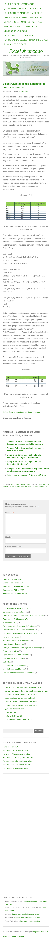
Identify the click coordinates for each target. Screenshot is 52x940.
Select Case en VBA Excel (20, 484)
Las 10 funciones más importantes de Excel (23, 687)
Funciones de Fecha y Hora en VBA (18, 757)
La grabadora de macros (13, 644)
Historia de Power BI (13, 716)
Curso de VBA (12, 17)
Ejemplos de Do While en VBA (15, 594)
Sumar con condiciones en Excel (25, 914)
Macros (26, 22)
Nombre (9, 537)
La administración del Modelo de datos (21, 702)
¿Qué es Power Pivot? (14, 709)
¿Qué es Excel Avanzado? (19, 4)
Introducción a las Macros (20, 26)
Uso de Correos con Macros (14, 665)
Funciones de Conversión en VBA (17, 764)
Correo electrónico (13, 547)
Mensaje (9, 512)
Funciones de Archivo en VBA (15, 768)
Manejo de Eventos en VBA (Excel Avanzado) (22, 648)
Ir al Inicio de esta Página (13, 936)
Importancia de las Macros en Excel (20, 698)
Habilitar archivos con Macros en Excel (21, 694)
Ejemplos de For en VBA (13, 583)
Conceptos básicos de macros (15, 608)
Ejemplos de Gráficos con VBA (15, 619)
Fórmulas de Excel (15, 40)
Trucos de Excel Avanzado (20, 35)
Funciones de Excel (16, 44)
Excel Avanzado (26, 51)
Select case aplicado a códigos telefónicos (26, 475)
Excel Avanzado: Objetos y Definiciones (19, 626)
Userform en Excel (15, 31)
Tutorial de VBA (38, 40)
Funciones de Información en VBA (17, 761)
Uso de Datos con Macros (14, 669)
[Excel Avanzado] (26, 75)
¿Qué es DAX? (11, 712)
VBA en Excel (11, 22)
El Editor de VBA (9, 623)
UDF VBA (37, 22)
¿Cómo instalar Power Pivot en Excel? (21, 705)
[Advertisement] (26, 803)
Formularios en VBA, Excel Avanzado (18, 630)
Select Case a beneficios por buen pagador (21, 412)
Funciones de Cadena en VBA (15, 750)
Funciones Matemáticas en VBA (16, 754)
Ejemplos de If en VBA (12, 579)
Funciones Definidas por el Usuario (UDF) (20, 633)
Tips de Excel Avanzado (13, 658)
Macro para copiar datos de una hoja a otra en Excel (27, 691)
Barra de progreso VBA (30, 921)
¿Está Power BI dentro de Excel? (19, 719)
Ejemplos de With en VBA (13, 590)
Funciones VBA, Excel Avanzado (16, 640)
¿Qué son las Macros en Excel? (23, 13)
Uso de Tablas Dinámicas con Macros (18, 673)
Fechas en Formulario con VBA (27, 917)
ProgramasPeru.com (40, 932)
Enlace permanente (40, 487)
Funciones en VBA (32, 17)
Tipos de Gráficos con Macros (15, 655)
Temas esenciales (10, 651)
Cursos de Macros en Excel (14, 612)
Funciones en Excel (11, 637)
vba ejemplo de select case (21, 487)
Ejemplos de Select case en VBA (16, 586)
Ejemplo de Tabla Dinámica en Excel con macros (23, 615)
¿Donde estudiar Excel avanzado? (24, 8)
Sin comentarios (24, 91)
